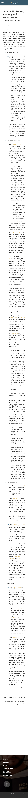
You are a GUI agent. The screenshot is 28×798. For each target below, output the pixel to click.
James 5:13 (17, 56)
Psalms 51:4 (16, 524)
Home (5, 759)
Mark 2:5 (22, 317)
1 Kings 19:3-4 (19, 609)
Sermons (6, 765)
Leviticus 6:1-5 (21, 558)
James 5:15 (14, 317)
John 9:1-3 (15, 334)
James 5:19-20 (17, 637)
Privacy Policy (14, 795)
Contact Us (7, 775)
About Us (6, 762)
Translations (8, 769)
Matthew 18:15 (20, 556)
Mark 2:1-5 (16, 222)
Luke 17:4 (11, 558)
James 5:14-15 (17, 144)
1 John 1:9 (18, 526)
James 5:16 (16, 498)
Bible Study (7, 772)
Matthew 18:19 (17, 233)
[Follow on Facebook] (7, 784)
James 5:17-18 (17, 587)
